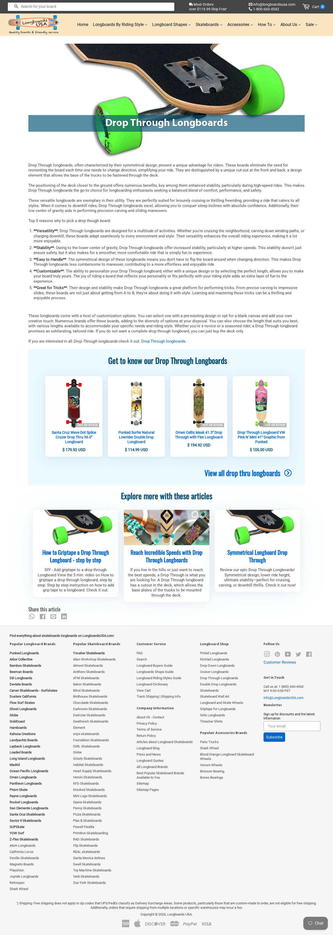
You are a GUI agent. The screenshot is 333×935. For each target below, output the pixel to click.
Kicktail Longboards (214, 659)
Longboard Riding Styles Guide (159, 678)
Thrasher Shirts (211, 721)
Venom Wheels (211, 765)
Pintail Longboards (213, 653)
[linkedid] (64, 616)
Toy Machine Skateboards (92, 870)
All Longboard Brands (152, 767)
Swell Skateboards (87, 864)
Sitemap (143, 783)
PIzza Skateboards (87, 814)
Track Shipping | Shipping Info (159, 696)
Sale (310, 24)
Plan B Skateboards (87, 821)
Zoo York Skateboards (89, 883)
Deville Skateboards (24, 858)
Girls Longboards (212, 715)
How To (265, 24)
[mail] (53, 616)
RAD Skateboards (86, 839)
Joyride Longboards (24, 876)
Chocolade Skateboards (90, 703)
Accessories (238, 24)
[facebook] (43, 616)
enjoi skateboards (86, 734)
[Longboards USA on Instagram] (267, 655)
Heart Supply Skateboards (92, 771)
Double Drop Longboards (218, 684)
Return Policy (146, 736)
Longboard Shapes (170, 24)
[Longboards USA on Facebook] (309, 655)
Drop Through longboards (163, 341)
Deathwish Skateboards (90, 721)
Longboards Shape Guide (155, 672)
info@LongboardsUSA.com (283, 698)
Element (79, 728)
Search (142, 659)
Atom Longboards (23, 845)
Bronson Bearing (212, 771)
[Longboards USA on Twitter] (298, 655)
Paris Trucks (209, 742)
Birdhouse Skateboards (90, 696)
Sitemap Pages (148, 790)
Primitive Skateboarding (90, 833)
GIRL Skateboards (86, 746)
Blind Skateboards (86, 690)
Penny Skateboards (87, 808)
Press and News (149, 754)
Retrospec (17, 883)
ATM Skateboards (86, 678)
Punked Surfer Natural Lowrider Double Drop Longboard (136, 437)
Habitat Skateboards (88, 765)
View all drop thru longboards (243, 473)
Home (82, 24)
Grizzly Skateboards (87, 758)
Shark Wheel (19, 889)
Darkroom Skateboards (90, 709)
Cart (318, 7)
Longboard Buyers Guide (154, 665)
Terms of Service (149, 729)
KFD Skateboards (86, 783)
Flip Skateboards (85, 845)
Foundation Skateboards (91, 740)
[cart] (306, 6)
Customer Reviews (280, 662)
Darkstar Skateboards (89, 715)
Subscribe (274, 737)
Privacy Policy (147, 723)
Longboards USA (179, 914)
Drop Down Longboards (217, 665)
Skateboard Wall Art (214, 696)
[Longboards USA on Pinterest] (277, 655)
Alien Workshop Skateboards (94, 659)
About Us (289, 24)
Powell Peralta (83, 827)
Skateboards (208, 24)
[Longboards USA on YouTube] (288, 655)
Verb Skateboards (86, 876)
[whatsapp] (32, 616)
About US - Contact (150, 717)
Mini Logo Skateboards (90, 796)
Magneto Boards (22, 864)
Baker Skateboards (87, 684)
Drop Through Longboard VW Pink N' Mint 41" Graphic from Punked (261, 437)
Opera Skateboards (87, 802)
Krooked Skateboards (89, 790)
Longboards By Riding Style (119, 24)
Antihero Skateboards (89, 672)
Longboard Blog (148, 748)
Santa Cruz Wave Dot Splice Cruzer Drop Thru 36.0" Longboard (74, 437)
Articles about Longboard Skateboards (165, 742)
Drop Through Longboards (219, 678)
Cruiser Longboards (214, 672)
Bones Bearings (211, 777)
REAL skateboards (86, 852)
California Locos (22, 852)
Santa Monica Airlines (89, 858)
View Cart (144, 690)
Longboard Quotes (150, 761)
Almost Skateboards (88, 665)
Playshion (17, 870)
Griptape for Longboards (218, 709)
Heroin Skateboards (87, 777)
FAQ (140, 653)
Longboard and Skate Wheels (221, 703)
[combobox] (91, 7)
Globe (77, 752)
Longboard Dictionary (152, 684)
